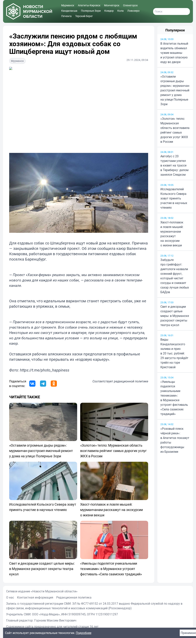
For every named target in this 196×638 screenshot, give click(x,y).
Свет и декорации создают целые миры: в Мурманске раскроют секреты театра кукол (174, 315)
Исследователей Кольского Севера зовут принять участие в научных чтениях (173, 198)
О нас (10, 597)
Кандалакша (69, 10)
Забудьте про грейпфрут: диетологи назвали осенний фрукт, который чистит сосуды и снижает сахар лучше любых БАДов (174, 276)
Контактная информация (35, 597)
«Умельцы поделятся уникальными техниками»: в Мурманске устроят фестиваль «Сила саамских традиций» (174, 398)
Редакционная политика (73, 597)
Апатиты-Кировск (89, 5)
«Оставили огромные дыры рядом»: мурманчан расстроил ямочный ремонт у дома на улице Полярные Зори (174, 90)
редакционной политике (131, 381)
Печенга (66, 16)
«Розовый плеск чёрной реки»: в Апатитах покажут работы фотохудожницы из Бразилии (174, 440)
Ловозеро (133, 10)
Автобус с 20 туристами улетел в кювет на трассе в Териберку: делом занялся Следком (174, 165)
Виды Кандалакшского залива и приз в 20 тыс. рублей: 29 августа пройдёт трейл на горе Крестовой (174, 353)
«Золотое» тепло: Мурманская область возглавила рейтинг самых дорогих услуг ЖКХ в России (174, 130)
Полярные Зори (91, 10)
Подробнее (83, 633)
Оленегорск (130, 5)
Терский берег (84, 16)
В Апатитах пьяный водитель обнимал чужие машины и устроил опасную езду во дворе (174, 52)
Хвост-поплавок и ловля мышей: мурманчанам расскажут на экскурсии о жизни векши (171, 233)
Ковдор (109, 10)
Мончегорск (111, 5)
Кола (120, 10)
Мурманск (67, 5)
